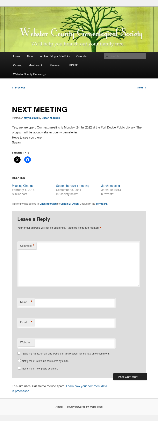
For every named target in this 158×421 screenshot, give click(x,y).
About (30, 56)
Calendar (81, 56)
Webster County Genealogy (29, 74)
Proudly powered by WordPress (84, 406)
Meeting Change (23, 186)
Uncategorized (48, 203)
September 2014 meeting (72, 186)
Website (25, 342)
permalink (102, 203)
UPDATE (72, 65)
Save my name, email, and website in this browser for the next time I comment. (66, 353)
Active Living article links (55, 56)
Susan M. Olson (51, 118)
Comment (27, 245)
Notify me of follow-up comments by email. (45, 360)
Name (26, 302)
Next (141, 87)
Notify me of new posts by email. (40, 368)
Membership (36, 65)
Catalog (17, 65)
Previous (19, 87)
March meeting (110, 186)
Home (16, 56)
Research (55, 65)
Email (26, 322)
